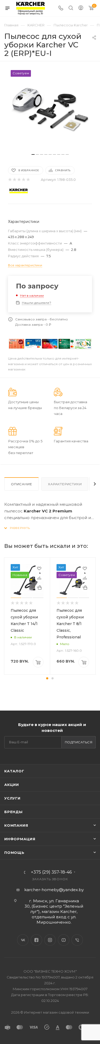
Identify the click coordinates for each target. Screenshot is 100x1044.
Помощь (14, 852)
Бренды (13, 812)
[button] (47, 678)
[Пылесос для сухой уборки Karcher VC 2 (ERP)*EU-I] (50, 110)
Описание (21, 484)
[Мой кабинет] (80, 8)
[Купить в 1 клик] (39, 587)
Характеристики (65, 484)
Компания (16, 825)
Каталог (14, 771)
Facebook (36, 940)
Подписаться (79, 742)
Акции (11, 784)
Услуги (12, 798)
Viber (77, 940)
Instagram (50, 940)
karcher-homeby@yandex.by (54, 889)
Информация (19, 839)
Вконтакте (23, 940)
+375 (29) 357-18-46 (51, 872)
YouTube (63, 940)
